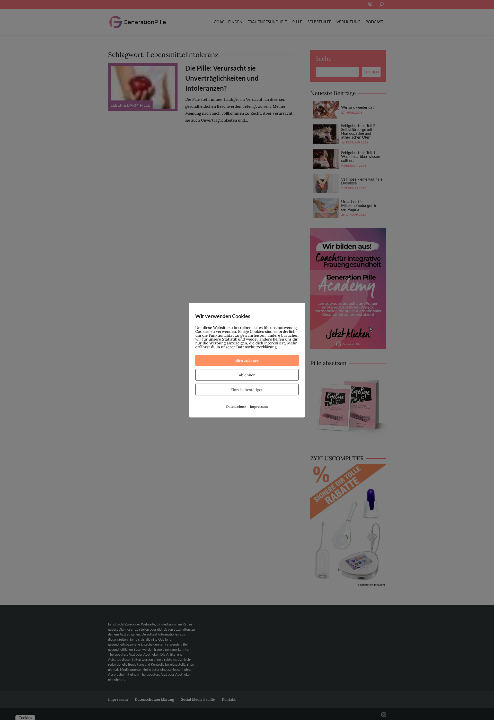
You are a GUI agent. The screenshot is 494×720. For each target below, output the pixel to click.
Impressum (259, 406)
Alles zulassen (247, 360)
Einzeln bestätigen (247, 389)
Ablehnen (247, 374)
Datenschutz (236, 406)
